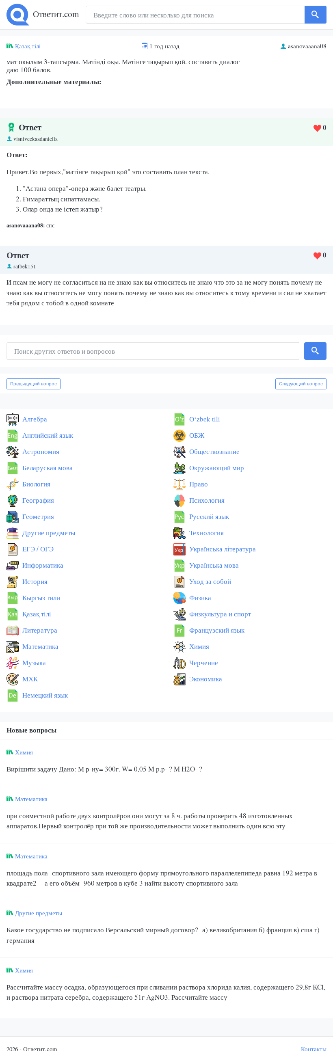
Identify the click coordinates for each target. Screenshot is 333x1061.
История (34, 581)
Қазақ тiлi (28, 46)
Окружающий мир (216, 467)
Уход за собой (209, 581)
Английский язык (47, 435)
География (37, 500)
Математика (39, 646)
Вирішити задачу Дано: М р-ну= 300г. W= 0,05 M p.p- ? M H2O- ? (104, 769)
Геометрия (37, 516)
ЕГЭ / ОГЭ (37, 548)
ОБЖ (196, 435)
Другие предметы (48, 532)
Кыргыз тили (40, 597)
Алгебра (34, 419)
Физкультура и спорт (219, 613)
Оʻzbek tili (204, 419)
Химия (198, 646)
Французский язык (216, 630)
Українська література (222, 548)
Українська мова (213, 565)
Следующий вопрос (301, 384)
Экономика (205, 678)
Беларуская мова (47, 467)
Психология (206, 500)
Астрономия (40, 451)
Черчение (203, 662)
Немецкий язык (44, 695)
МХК (29, 678)
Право (198, 483)
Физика (199, 597)
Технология (206, 532)
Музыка (33, 662)
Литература (39, 630)
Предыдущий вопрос (33, 384)
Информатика (42, 565)
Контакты (314, 1049)
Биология (35, 483)
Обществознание (214, 451)
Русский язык (208, 516)
